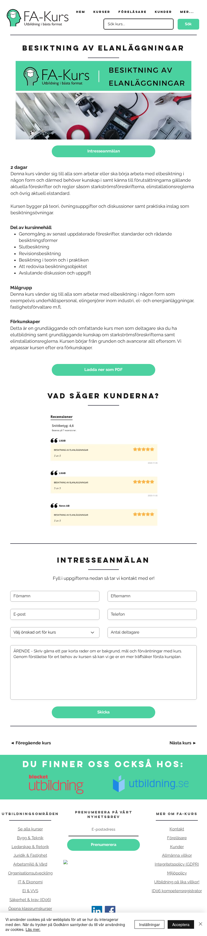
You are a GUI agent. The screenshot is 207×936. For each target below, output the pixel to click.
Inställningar (149, 924)
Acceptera (180, 924)
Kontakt (177, 829)
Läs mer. (33, 929)
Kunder (177, 846)
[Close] (200, 924)
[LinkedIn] (97, 911)
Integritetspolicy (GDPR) (177, 864)
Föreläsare (177, 837)
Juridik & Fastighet (30, 855)
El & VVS (30, 890)
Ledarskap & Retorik (30, 846)
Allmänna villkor (177, 855)
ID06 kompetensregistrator (177, 890)
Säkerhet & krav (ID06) (30, 899)
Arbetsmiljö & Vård (30, 864)
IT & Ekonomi (30, 882)
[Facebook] (110, 911)
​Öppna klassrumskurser (30, 908)
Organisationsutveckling (30, 873)
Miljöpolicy (177, 873)
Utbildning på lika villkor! (176, 882)
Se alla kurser (30, 829)
